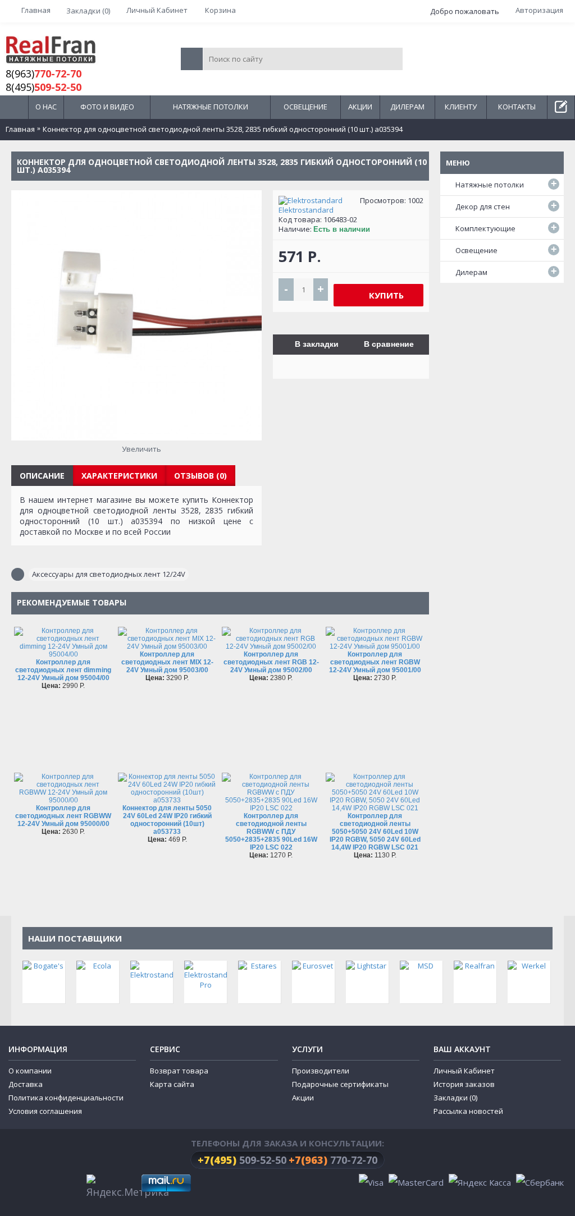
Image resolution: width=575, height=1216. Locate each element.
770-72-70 (333, 1160)
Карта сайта (172, 1084)
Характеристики (119, 475)
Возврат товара (179, 1071)
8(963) (43, 73)
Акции (303, 1098)
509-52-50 (242, 1160)
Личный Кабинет (464, 1071)
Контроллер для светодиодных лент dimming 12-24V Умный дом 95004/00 (63, 670)
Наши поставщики (75, 938)
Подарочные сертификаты (340, 1084)
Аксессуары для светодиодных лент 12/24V (108, 574)
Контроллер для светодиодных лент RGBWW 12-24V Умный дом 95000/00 (63, 816)
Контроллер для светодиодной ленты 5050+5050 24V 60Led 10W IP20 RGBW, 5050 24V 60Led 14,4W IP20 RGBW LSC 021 (375, 831)
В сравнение (389, 343)
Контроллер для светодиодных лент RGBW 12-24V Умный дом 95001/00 (375, 662)
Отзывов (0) (200, 475)
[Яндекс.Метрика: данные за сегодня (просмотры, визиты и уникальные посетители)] (127, 1187)
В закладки (317, 343)
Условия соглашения (45, 1111)
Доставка (25, 1084)
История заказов (464, 1084)
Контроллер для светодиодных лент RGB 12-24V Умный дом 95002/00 (271, 662)
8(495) (43, 87)
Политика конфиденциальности (66, 1098)
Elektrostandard (306, 210)
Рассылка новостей (468, 1111)
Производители (320, 1071)
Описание (42, 475)
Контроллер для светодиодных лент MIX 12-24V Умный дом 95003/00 (167, 662)
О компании (30, 1071)
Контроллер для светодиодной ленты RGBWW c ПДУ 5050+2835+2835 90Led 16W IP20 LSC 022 (271, 831)
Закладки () (455, 1098)
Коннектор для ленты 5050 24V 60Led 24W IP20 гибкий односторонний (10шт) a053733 (167, 820)
